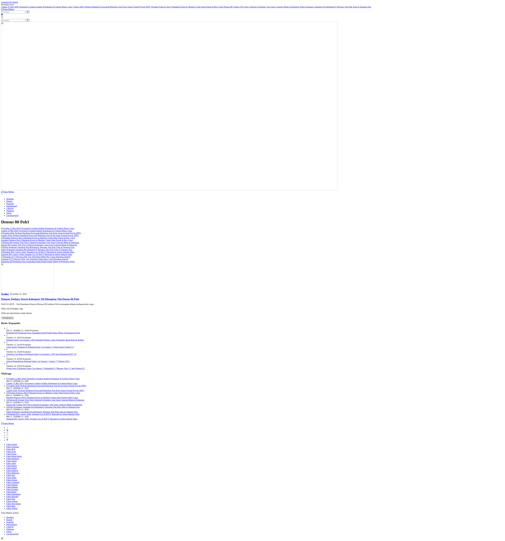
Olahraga (10, 211)
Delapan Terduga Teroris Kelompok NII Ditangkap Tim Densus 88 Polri (40, 299)
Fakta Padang (12, 485)
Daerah (9, 201)
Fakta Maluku (12, 487)
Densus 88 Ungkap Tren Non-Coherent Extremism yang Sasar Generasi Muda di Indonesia (261, 7)
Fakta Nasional (12, 447)
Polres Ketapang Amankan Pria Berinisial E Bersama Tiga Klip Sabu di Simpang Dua (335, 7)
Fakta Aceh (11, 451)
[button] (28, 12)
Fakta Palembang (13, 494)
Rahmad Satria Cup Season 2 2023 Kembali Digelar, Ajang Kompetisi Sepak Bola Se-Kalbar (45, 340)
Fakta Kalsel (11, 468)
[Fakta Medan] (7, 9)
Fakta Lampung (12, 482)
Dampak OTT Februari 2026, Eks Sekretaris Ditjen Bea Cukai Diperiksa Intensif (34, 259)
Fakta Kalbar (11, 444)
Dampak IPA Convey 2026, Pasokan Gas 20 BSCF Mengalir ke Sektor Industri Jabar (36, 254)
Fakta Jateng (11, 461)
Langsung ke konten (9, 2)
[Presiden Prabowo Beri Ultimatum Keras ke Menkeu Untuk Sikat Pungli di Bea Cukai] (38, 238)
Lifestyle (10, 208)
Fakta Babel (11, 492)
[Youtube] (7, 435)
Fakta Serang (11, 480)
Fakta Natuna (11, 508)
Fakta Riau (10, 506)
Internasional (11, 206)
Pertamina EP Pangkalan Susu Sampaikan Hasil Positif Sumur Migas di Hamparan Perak (38, 261)
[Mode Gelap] (2, 15)
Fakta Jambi (11, 478)
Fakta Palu (10, 499)
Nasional (10, 204)
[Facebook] (7, 428)
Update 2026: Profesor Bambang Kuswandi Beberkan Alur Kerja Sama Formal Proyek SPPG (112, 7)
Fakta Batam (11, 466)
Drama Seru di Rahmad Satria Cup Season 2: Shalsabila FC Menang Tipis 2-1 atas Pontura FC (45, 368)
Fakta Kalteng (12, 470)
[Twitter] (7, 430)
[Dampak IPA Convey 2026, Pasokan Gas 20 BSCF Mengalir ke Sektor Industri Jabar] (37, 252)
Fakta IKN (10, 449)
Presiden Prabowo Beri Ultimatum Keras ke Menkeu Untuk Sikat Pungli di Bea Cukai (187, 7)
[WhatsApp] (7, 437)
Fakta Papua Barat (14, 456)
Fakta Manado (12, 496)
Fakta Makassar (12, 473)
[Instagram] (7, 433)
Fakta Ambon (12, 501)
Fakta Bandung (12, 459)
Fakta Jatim (11, 463)
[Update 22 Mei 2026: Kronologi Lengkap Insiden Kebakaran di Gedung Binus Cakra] (37, 228)
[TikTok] (7, 440)
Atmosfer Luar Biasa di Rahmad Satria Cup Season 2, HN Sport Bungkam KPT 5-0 (41, 354)
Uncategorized (12, 215)
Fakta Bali (10, 475)
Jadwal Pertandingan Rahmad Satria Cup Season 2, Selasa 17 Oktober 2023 (37, 361)
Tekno (9, 213)
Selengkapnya (7, 318)
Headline (10, 199)
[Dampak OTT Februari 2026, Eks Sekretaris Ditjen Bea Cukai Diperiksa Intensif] (35, 257)
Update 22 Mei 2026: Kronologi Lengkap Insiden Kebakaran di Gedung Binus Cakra (36, 7)
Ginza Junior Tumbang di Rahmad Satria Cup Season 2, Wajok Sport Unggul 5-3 (40, 347)
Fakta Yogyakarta (13, 504)
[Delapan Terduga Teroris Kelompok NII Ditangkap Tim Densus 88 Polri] (27, 292)
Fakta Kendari (12, 489)
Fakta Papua (11, 454)
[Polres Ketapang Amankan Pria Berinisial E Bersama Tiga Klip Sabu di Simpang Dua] (37, 247)
